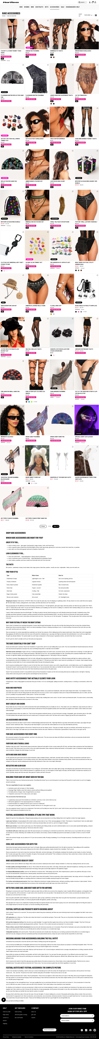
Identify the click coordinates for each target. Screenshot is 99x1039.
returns (5, 1020)
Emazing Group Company (83, 1037)
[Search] (79, 2)
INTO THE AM (93, 1037)
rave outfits (82, 605)
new (20, 7)
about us (33, 1011)
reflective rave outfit (72, 768)
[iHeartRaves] (11, 2)
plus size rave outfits (32, 961)
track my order (6, 1011)
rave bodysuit (17, 708)
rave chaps (83, 722)
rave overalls (35, 982)
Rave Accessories (11, 16)
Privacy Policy (6, 1037)
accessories (54, 7)
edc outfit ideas (19, 1017)
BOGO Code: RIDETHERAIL (6, 56)
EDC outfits (11, 866)
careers (33, 1017)
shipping (5, 1023)
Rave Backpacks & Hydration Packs (41, 558)
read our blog (18, 1011)
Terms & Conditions (29, 1037)
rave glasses (57, 821)
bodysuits (39, 7)
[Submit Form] (92, 1016)
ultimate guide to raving (21, 1014)
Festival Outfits (13, 967)
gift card (33, 1014)
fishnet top (68, 715)
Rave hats (8, 690)
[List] (96, 15)
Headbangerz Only (73, 7)
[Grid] (94, 15)
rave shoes (44, 944)
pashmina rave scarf (15, 800)
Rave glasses (9, 634)
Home (3, 16)
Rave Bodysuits (26, 556)
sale (62, 7)
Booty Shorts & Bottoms (39, 556)
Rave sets (24, 830)
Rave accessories (11, 605)
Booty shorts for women (63, 944)
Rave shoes (9, 727)
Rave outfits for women (12, 954)
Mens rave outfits (44, 847)
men (32, 7)
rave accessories (44, 989)
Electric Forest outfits (14, 876)
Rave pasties (9, 713)
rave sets (64, 954)
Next (55, 526)
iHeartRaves (62, 1037)
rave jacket (11, 982)
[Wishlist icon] (23, 20)
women (26, 7)
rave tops (8, 946)
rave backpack (39, 651)
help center (6, 1014)
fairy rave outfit (15, 746)
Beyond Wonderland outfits (16, 871)
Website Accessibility (16, 1037)
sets (46, 7)
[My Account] (89, 2)
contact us (5, 1017)
